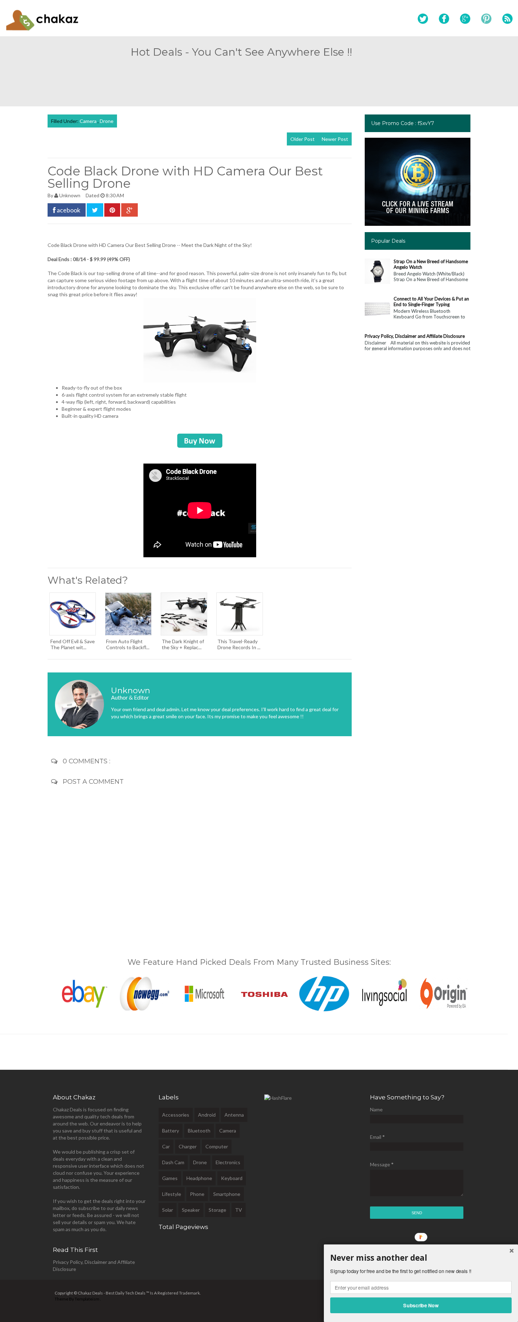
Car (166, 1146)
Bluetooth (199, 1131)
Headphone (199, 1178)
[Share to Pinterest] (112, 210)
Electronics (228, 1162)
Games (170, 1178)
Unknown (70, 195)
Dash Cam (173, 1162)
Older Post (302, 139)
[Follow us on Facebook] (444, 19)
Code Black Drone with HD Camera (86, 245)
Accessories (175, 1115)
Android (207, 1115)
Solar (167, 1210)
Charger (188, 1146)
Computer (216, 1146)
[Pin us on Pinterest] (486, 19)
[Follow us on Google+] (465, 19)
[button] (421, 1258)
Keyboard (231, 1178)
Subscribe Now (421, 1305)
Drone (106, 121)
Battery (170, 1131)
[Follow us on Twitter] (422, 19)
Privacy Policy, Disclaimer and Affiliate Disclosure (415, 336)
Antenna (234, 1115)
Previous (40, 992)
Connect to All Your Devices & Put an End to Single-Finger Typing (431, 301)
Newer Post (335, 139)
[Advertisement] (259, 79)
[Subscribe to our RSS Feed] (507, 19)
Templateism (87, 1299)
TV (238, 1210)
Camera (89, 121)
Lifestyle (171, 1194)
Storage (217, 1210)
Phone (197, 1194)
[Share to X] (95, 210)
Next (478, 992)
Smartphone (226, 1194)
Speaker (191, 1210)
